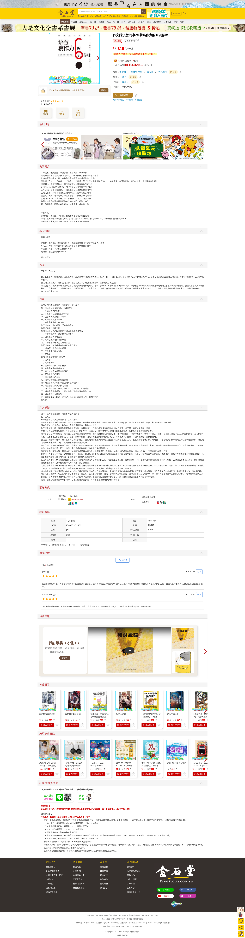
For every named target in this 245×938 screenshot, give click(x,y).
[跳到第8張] (87, 82)
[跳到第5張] (82, 82)
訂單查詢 (77, 871)
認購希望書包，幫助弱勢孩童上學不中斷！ (134, 54)
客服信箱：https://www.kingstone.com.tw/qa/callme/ (122, 926)
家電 (149, 22)
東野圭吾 (98, 16)
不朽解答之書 (114, 16)
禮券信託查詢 (78, 883)
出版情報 (50, 879)
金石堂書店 (51, 867)
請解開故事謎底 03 (73, 714)
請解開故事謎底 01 (47, 714)
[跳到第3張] (78, 82)
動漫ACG (83, 22)
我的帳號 (77, 867)
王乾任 (123, 77)
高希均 (141, 16)
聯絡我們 (104, 883)
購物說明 (104, 867)
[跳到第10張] (91, 82)
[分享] (241, 927)
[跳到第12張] (94, 82)
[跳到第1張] (75, 82)
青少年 (150, 72)
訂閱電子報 (78, 879)
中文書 (74, 22)
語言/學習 (162, 72)
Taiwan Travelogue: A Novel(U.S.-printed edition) (201, 765)
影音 (176, 22)
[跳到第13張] (96, 82)
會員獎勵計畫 (78, 875)
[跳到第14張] (98, 82)
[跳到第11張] (93, 82)
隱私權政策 (51, 888)
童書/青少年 (136, 72)
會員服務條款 (78, 888)
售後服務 (104, 879)
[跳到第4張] (80, 82)
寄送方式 (104, 875)
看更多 (104, 90)
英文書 (101, 22)
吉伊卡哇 (133, 16)
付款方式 (104, 871)
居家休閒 (157, 22)
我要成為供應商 (133, 871)
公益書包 (125, 16)
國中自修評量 (83, 16)
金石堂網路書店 (52, 871)
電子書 (116, 22)
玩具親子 (132, 22)
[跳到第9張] (89, 82)
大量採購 (138, 100)
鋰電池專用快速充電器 (176, 763)
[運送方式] (241, 934)
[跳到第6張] (84, 82)
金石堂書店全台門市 (54, 875)
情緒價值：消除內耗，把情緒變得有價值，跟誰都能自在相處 (100, 716)
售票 (182, 22)
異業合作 (131, 867)
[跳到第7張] (86, 82)
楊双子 (105, 16)
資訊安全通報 (51, 892)
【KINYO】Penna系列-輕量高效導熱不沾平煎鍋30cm (74, 765)
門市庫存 (129, 100)
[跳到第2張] (77, 82)
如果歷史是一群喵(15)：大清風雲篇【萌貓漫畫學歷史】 (202, 716)
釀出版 (125, 82)
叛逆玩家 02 (121, 714)
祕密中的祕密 (173, 714)
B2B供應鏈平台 (133, 892)
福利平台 (131, 888)
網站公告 (104, 888)
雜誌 (109, 22)
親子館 (93, 22)
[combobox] (109, 11)
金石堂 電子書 (130, 41)
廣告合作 (131, 875)
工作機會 (50, 883)
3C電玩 (141, 22)
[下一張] (98, 58)
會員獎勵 (65, 22)
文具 (123, 22)
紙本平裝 (117, 41)
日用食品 (167, 22)
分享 (199, 572)
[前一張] (51, 58)
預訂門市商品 (118, 100)
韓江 (91, 16)
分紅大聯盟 (132, 879)
